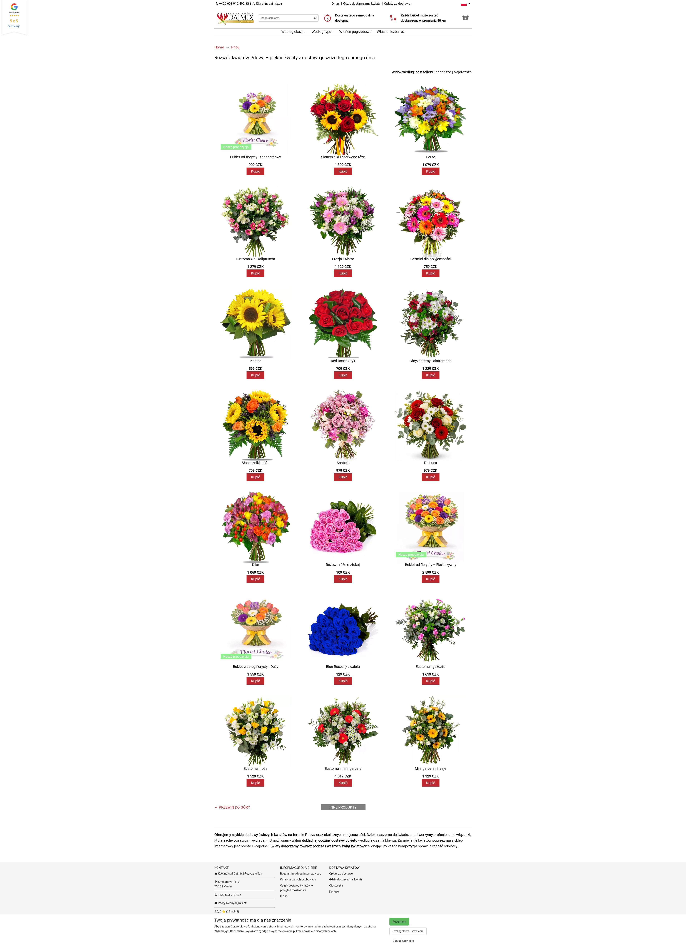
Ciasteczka (336, 885)
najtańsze (443, 72)
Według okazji (292, 32)
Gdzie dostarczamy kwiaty (362, 3)
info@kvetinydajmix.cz (265, 3)
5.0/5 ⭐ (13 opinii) (226, 911)
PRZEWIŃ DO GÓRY (234, 807)
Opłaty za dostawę (397, 3)
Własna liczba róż (391, 32)
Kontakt (334, 891)
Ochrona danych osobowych (298, 879)
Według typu (322, 32)
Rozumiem (399, 921)
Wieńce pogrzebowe (355, 32)
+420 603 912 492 (231, 3)
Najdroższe (463, 72)
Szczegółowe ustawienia (408, 931)
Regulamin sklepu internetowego (300, 873)
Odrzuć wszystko (403, 940)
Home (219, 47)
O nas (336, 3)
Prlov (235, 47)
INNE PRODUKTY (343, 807)
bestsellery (424, 72)
